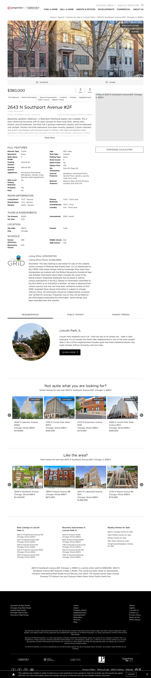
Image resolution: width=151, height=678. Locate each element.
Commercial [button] (124, 9)
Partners (76, 620)
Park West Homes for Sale (118, 541)
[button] (119, 117)
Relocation (77, 617)
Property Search (80, 610)
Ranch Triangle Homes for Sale (120, 532)
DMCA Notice (134, 620)
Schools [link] (73, 97)
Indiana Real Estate (18, 610)
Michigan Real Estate (18, 613)
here (107, 675)
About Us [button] (138, 9)
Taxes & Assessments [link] (48, 97)
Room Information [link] (29, 97)
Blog (75, 622)
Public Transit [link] (44, 100)
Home (75, 605)
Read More (50, 138)
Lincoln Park (35, 114)
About (76, 608)
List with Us (134, 610)
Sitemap (129, 669)
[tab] (30, 314)
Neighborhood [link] (85, 97)
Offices (132, 605)
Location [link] (63, 97)
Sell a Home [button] (67, 9)
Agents (132, 608)
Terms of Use (134, 617)
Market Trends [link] (58, 100)
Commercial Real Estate (20, 605)
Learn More (69, 352)
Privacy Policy (135, 615)
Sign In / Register (128, 5)
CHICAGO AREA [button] (104, 5)
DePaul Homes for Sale (117, 538)
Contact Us (133, 613)
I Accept (131, 674)
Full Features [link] (13, 97)
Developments (106, 9)
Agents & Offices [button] (85, 9)
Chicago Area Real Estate (20, 608)
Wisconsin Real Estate (19, 615)
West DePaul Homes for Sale (119, 535)
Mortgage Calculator (119, 149)
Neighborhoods (79, 613)
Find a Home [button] (51, 9)
